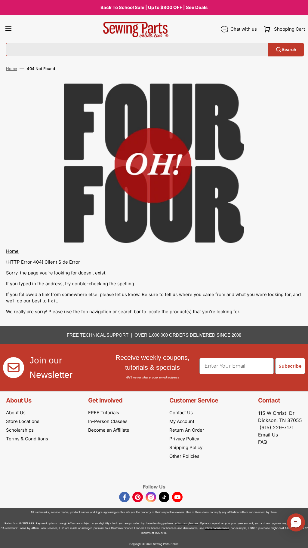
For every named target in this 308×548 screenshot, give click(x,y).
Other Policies (184, 456)
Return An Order (186, 430)
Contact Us (181, 412)
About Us (16, 412)
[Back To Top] (299, 539)
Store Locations (22, 421)
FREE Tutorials (103, 412)
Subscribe (290, 366)
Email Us (268, 435)
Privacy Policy (184, 439)
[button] (8, 29)
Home (11, 68)
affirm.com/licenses (217, 528)
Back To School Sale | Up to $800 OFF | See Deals (154, 7)
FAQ (262, 442)
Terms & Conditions (27, 439)
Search (289, 49)
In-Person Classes (108, 421)
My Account (181, 421)
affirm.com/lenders (187, 523)
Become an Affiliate (108, 430)
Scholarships (20, 430)
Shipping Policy (185, 447)
